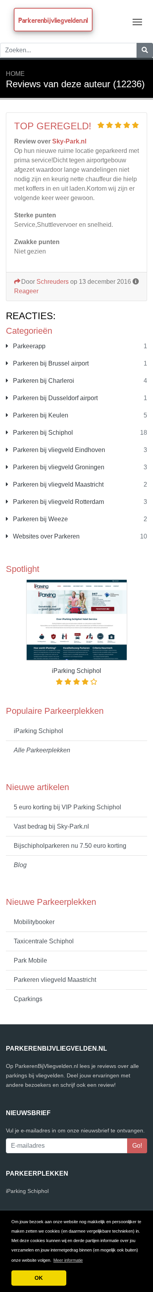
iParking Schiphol (38, 731)
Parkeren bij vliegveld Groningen (57, 467)
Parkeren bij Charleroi (42, 380)
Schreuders (52, 281)
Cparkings (28, 999)
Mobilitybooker (34, 922)
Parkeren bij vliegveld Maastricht (57, 484)
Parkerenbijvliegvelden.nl (53, 20)
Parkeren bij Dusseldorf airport (54, 398)
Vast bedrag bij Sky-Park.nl (51, 826)
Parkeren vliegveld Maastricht (55, 979)
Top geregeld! (52, 126)
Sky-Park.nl (69, 141)
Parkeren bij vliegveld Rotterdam (57, 501)
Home (15, 73)
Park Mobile (30, 960)
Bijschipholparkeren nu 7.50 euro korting (70, 845)
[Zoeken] (145, 50)
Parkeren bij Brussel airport (50, 363)
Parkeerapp (28, 346)
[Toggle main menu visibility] (137, 21)
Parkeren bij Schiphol (42, 432)
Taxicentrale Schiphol (44, 941)
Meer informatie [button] (68, 1260)
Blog (20, 865)
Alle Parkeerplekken (42, 750)
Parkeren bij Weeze (39, 519)
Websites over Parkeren (45, 536)
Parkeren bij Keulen (39, 415)
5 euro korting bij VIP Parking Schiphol (67, 807)
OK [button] (39, 1278)
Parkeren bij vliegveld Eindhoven (58, 450)
